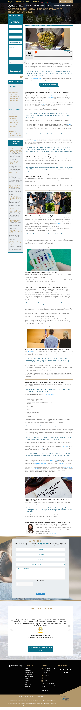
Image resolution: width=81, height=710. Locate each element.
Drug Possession (13, 124)
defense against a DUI (67, 467)
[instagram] (64, 672)
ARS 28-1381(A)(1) (62, 463)
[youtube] (70, 669)
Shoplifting (12, 130)
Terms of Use (28, 686)
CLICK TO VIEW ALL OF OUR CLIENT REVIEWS (40, 649)
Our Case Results (29, 676)
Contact (27, 680)
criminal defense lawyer (36, 78)
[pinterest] (67, 669)
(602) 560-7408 (66, 2)
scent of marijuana (30, 318)
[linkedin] (60, 672)
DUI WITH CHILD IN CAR (14, 96)
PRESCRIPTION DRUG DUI (14, 98)
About (26, 678)
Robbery (11, 128)
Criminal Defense (29, 672)
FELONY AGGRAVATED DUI (14, 94)
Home (26, 25)
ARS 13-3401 (56, 455)
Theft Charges (12, 131)
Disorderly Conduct (14, 120)
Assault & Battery (13, 116)
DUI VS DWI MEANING (13, 104)
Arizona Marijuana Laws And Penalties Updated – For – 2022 (38, 61)
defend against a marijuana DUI (40, 463)
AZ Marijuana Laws (13, 113)
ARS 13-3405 (33, 140)
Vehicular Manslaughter (15, 135)
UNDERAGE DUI (12, 102)
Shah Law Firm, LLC (27, 61)
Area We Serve (28, 674)
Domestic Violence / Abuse (15, 122)
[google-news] (67, 672)
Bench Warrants (13, 118)
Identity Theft (12, 126)
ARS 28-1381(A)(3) (35, 453)
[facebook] (60, 669)
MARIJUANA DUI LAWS (13, 100)
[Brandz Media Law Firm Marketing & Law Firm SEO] (65, 699)
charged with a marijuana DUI (40, 448)
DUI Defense (28, 670)
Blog (26, 682)
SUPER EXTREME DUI (13, 92)
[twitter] (64, 669)
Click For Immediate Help (49, 84)
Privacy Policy (28, 684)
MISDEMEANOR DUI (13, 89)
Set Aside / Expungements (15, 133)
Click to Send (15, 71)
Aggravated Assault (14, 115)
